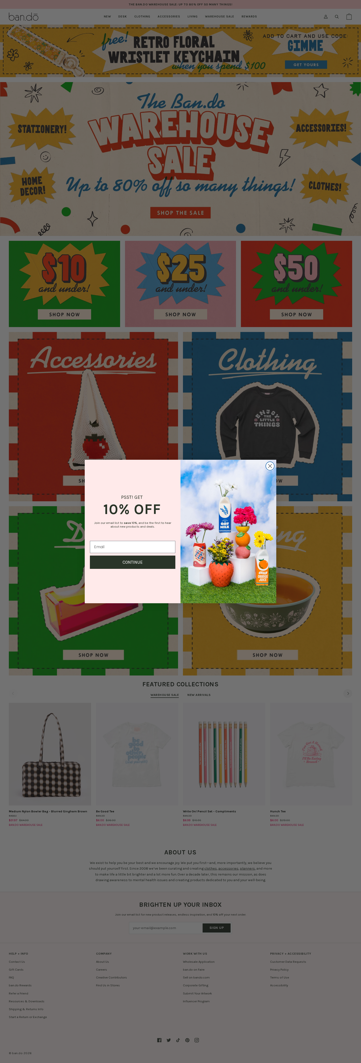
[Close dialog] (270, 466)
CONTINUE (133, 562)
